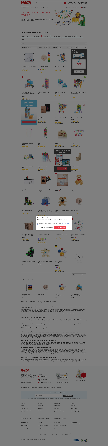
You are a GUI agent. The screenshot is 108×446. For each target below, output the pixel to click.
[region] (54, 223)
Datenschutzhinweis (65, 223)
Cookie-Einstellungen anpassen (47, 227)
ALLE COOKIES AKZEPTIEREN (60, 227)
